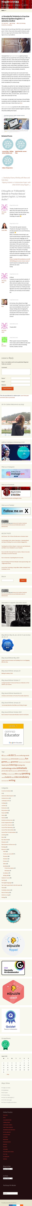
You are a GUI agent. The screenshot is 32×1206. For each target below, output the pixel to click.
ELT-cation (5, 1092)
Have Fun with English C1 (8, 1097)
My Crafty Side (5, 839)
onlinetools (21, 768)
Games (3, 815)
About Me (5, 1115)
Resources (4, 849)
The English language (6, 882)
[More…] (20, 1205)
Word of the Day (5, 892)
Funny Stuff (4, 813)
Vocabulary (5, 873)
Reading (3, 847)
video (16, 777)
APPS (4, 1117)
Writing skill (5, 875)
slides (16, 774)
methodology (7, 768)
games (4, 761)
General (3, 817)
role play (12, 774)
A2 (2, 755)
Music (3, 837)
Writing (3, 897)
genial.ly (9, 762)
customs (4, 805)
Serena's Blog (6, 1095)
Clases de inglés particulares (10, 1102)
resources (4, 25)
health (24, 762)
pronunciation (22, 771)
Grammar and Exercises (7, 820)
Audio (4, 851)
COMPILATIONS (6, 1122)
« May (8, 1074)
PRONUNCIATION (7, 1142)
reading (4, 774)
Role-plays (7, 870)
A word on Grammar (6, 791)
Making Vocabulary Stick (7, 673)
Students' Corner (5, 878)
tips (13, 777)
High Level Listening (14, 56)
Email (3, 381)
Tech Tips (5, 1154)
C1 (15, 755)
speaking (26, 773)
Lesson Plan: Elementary (7, 827)
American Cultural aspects (8, 795)
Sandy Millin (4, 230)
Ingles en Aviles (6, 1087)
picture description (7, 771)
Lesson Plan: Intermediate (8, 830)
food (24, 759)
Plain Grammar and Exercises (8, 844)
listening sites (21, 765)
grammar (14, 762)
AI (7, 755)
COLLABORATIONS (7, 1120)
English (9, 759)
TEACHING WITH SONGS (8, 1151)
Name (4, 378)
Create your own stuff (8, 854)
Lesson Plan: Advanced (7, 825)
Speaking (5, 866)
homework (28, 762)
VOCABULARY (6, 1156)
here (21, 103)
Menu (3, 10)
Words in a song (5, 895)
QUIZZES (5, 1144)
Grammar (5, 858)
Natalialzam (5, 1090)
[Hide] (22, 1205)
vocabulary (9, 25)
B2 (20, 23)
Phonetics (4, 842)
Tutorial (3, 887)
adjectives (5, 755)
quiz (27, 771)
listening (23, 23)
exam (17, 759)
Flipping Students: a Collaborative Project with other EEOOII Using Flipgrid (16, 183)
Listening (13, 23)
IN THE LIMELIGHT (7, 1132)
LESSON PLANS (6, 1134)
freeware (5, 856)
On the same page (7, 1100)
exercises (21, 759)
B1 (18, 23)
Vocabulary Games (6, 890)
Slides (4, 863)
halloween (21, 762)
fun (26, 758)
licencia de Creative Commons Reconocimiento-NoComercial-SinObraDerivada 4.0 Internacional (14, 524)
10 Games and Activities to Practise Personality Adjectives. (15, 695)
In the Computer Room (7, 822)
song (19, 774)
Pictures (5, 861)
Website (4, 385)
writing (12, 780)
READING (5, 1146)
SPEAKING (5, 1149)
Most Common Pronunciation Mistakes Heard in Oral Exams (15, 714)
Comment (4, 367)
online (14, 768)
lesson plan (5, 765)
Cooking (3, 803)
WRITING (5, 1159)
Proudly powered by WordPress (9, 1202)
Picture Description (9, 868)
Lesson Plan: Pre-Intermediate (9, 832)
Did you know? (5, 810)
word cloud (4, 780)
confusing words (24, 755)
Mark (3, 306)
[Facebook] (11, 1205)
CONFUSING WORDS (7, 1125)
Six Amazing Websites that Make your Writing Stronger (14, 705)
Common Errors (5, 798)
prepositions (15, 770)
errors (13, 759)
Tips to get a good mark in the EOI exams (11, 885)
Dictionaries (4, 808)
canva (17, 755)
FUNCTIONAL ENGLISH (8, 1127)
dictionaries (5, 759)
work (8, 780)
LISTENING (5, 1137)
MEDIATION (5, 1139)
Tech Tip (3, 880)
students (8, 777)
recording (9, 774)
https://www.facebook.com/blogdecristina (11, 498)
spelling (3, 777)
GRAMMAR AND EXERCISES (9, 1129)
